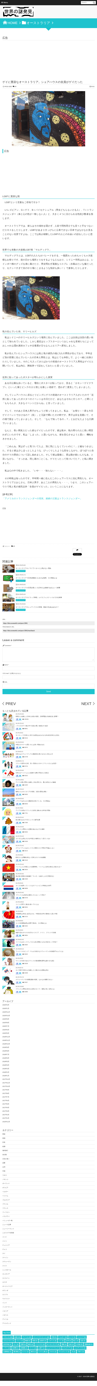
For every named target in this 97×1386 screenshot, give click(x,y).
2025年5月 (5, 1033)
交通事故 (7, 1351)
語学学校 (7, 1344)
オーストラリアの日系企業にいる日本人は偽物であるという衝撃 (38, 588)
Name (6, 665)
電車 (64, 1344)
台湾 (3, 1167)
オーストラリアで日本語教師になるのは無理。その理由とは (36, 578)
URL (6, 682)
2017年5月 (5, 1104)
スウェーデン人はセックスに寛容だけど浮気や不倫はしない (35, 848)
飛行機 (16, 1351)
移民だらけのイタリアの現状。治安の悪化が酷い (31, 791)
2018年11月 (6, 1040)
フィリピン (6, 1212)
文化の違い (6, 1159)
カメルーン (6, 1278)
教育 (33, 1351)
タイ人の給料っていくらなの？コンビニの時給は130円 (33, 885)
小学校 (79, 1344)
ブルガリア (6, 1200)
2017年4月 (5, 1107)
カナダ (4, 1282)
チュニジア (6, 1245)
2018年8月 (5, 1051)
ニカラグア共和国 (8, 1233)
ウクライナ (6, 1299)
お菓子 (41, 1348)
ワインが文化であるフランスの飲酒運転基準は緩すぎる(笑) (35, 961)
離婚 (27, 1341)
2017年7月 (5, 1097)
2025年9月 (5, 1019)
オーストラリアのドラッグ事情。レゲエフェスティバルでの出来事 (39, 597)
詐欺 (3, 1142)
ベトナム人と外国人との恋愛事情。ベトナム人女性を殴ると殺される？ (39, 867)
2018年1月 (5, 1075)
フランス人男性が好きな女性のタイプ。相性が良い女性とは (35, 989)
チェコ (4, 1249)
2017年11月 (6, 1083)
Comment (8, 645)
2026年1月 (5, 1008)
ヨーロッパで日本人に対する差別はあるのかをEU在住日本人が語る (37, 735)
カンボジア (6, 1274)
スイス (4, 1266)
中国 (3, 1171)
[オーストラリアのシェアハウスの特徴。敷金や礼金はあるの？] (8, 610)
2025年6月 (5, 1030)
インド (4, 1303)
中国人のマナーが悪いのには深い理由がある (30, 744)
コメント (7, 546)
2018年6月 (5, 1058)
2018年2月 (5, 1072)
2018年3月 (5, 1068)
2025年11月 (6, 1012)
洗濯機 (15, 1348)
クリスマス (40, 1344)
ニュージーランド (8, 1229)
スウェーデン (6, 1261)
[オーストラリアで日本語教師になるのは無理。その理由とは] (8, 581)
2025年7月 (5, 1026)
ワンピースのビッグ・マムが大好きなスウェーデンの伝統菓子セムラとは (39, 951)
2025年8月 (5, 1022)
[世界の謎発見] (18, 12)
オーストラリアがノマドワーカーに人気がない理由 (33, 568)
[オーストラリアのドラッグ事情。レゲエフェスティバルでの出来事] (8, 600)
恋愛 (3, 1163)
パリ (61, 1341)
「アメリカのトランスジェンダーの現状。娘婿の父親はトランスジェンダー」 (42, 498)
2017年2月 (5, 1115)
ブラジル (5, 1204)
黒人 (75, 1341)
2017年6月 (5, 1100)
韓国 (3, 1138)
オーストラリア (20, 571)
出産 (71, 1344)
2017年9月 (5, 1090)
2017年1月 (5, 1118)
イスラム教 (43, 1351)
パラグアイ (6, 1216)
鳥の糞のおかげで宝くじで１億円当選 (28, 820)
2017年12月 (6, 1079)
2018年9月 (5, 1047)
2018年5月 (5, 1061)
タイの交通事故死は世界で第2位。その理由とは (31, 923)
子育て (81, 1351)
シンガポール (6, 1270)
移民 (30, 1344)
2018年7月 (5, 1054)
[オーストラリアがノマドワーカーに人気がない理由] (8, 571)
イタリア (5, 1311)
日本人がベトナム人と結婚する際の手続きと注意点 (32, 773)
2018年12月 (6, 1037)
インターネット (7, 1307)
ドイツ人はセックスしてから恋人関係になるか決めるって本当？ (37, 942)
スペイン (5, 1257)
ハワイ (6, 1348)
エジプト (5, 1294)
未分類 (4, 1154)
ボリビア (5, 1187)
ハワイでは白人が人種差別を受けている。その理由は (33, 801)
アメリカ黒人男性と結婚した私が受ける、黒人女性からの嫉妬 (36, 782)
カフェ (25, 1351)
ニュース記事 (6, 1224)
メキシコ (5, 1179)
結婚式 (43, 1341)
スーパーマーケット (41, 1337)
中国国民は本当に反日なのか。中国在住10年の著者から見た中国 (36, 914)
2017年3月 (5, 1111)
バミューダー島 (7, 1220)
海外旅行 (5, 1150)
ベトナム (5, 1196)
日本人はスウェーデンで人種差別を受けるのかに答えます (34, 754)
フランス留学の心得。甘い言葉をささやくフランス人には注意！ (36, 763)
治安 (83, 1341)
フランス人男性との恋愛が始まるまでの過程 (30, 829)
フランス (5, 1208)
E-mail (7, 673)
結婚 (3, 1146)
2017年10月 (6, 1086)
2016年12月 (6, 1122)
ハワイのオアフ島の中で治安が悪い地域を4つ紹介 (32, 726)
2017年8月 (5, 1093)
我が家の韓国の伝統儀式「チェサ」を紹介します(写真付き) (35, 876)
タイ (3, 1253)
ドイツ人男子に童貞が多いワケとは (27, 904)
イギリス (5, 1315)
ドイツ (4, 1241)
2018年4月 (5, 1065)
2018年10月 (6, 1044)
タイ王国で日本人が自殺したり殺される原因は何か (32, 970)
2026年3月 (5, 1005)
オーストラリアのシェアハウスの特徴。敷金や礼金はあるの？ (37, 607)
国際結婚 (89, 1344)
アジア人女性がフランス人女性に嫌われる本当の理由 (33, 810)
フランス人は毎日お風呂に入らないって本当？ (31, 895)
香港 (3, 1134)
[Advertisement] (48, 58)
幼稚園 (24, 1348)
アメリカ (5, 1319)
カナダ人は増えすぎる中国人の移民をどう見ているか (33, 838)
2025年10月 (6, 1015)
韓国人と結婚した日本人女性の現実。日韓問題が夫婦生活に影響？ (37, 716)
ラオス (4, 1175)
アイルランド (6, 1323)
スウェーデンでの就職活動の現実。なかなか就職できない (34, 979)
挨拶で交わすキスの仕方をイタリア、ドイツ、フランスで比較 (36, 932)
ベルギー (5, 1191)
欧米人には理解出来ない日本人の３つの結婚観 (31, 857)
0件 (15, 86)
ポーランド (6, 1183)
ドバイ (4, 1237)
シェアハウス (80, 1348)
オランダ (5, 1290)
